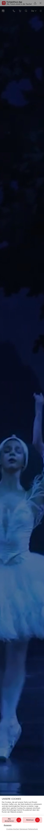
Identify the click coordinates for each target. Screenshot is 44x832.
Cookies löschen (12, 829)
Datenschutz (33, 829)
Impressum (24, 829)
